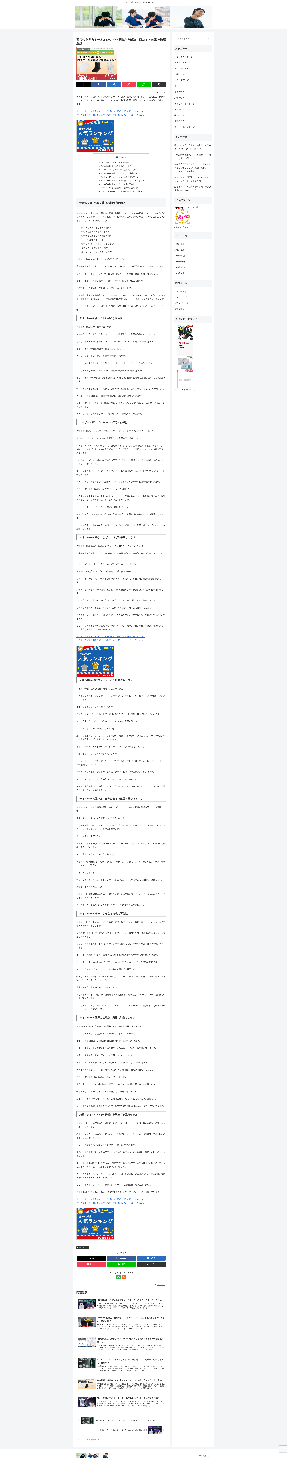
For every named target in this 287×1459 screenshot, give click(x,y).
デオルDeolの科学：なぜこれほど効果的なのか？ (120, 173)
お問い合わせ (180, 291)
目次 (118, 157)
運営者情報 (179, 309)
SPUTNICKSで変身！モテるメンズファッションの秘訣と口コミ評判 (192, 179)
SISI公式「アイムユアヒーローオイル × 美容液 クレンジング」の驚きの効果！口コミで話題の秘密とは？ (192, 168)
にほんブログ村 (191, 207)
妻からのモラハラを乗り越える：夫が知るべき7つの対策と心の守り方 (192, 147)
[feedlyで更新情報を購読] (118, 1277)
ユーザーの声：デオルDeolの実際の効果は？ (119, 170)
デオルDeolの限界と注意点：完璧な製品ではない (120, 188)
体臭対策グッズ (83, 1247)
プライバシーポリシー (184, 303)
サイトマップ (180, 297)
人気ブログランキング (183, 227)
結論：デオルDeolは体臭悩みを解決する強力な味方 (121, 191)
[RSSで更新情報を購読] (124, 1277)
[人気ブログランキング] (182, 217)
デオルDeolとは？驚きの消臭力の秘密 (113, 162)
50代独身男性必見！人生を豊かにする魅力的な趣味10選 (192, 156)
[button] (159, 84)
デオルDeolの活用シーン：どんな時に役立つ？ (119, 177)
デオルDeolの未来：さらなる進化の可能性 (118, 184)
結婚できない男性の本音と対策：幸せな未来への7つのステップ (192, 188)
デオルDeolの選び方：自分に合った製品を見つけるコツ (123, 181)
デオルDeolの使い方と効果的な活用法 (116, 166)
